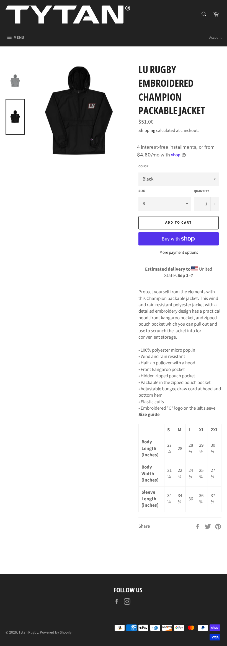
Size (141, 191)
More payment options (178, 252)
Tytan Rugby (28, 632)
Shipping (146, 130)
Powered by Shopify (55, 632)
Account (215, 37)
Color (143, 166)
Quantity (201, 191)
